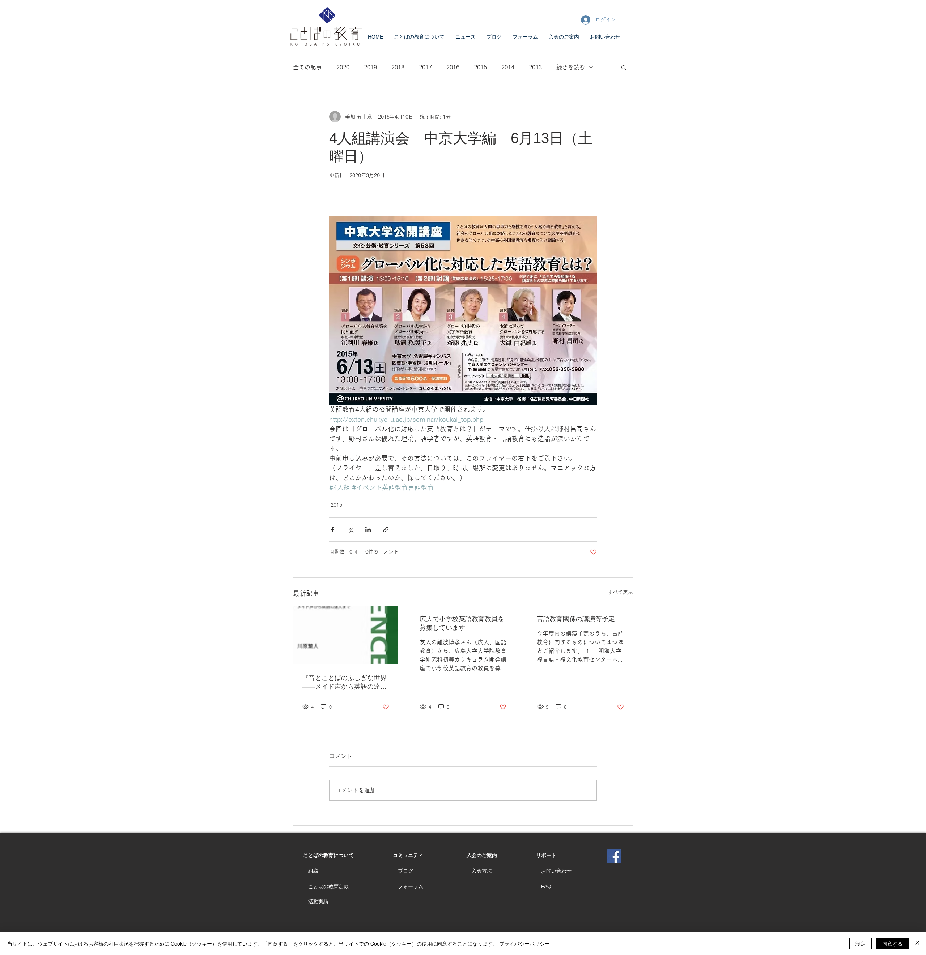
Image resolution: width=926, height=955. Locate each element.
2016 (452, 67)
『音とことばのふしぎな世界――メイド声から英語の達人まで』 (344, 682)
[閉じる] (917, 943)
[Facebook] (614, 856)
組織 (313, 871)
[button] (623, 67)
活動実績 (318, 901)
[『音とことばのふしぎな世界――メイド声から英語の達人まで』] (345, 635)
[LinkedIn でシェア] (368, 529)
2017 (425, 67)
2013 (535, 67)
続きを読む (570, 67)
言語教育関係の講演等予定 (576, 619)
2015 (480, 67)
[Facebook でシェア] (332, 529)
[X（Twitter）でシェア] (350, 529)
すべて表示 (620, 592)
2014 (507, 67)
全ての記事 (307, 67)
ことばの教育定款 (328, 886)
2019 (370, 67)
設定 (860, 943)
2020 (342, 67)
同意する (892, 943)
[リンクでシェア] (385, 529)
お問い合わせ (556, 871)
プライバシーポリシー (524, 943)
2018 (397, 67)
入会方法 (482, 871)
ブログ (405, 871)
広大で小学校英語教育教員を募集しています (462, 623)
